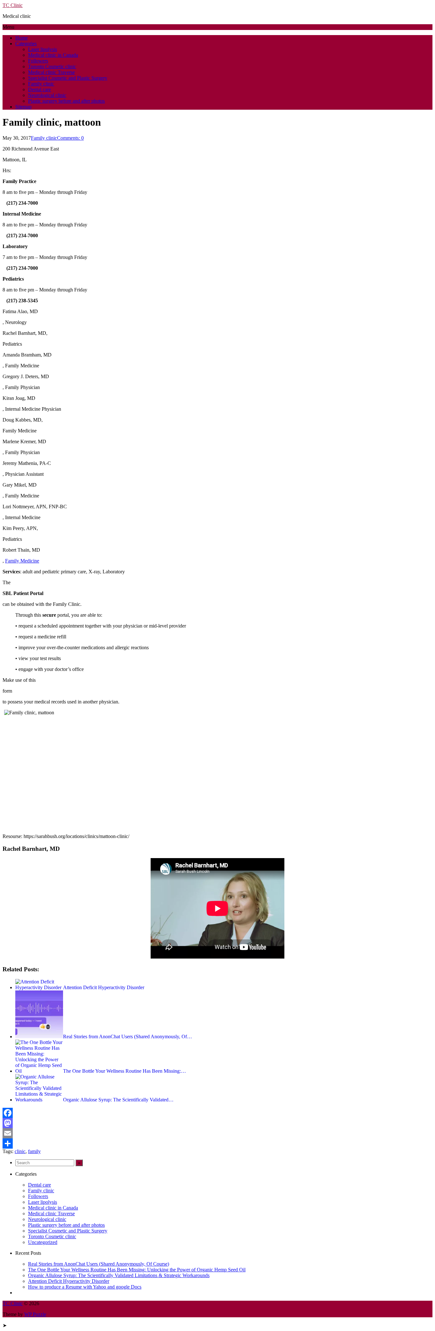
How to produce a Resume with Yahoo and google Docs (84, 1287)
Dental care (39, 89)
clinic (20, 1151)
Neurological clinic (47, 95)
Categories (26, 43)
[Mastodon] (217, 1123)
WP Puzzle (35, 1314)
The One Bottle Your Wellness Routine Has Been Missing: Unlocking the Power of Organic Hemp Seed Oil (137, 1269)
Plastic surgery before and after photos (66, 101)
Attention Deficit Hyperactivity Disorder (68, 1281)
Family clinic (41, 83)
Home (21, 37)
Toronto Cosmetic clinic (52, 66)
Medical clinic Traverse (51, 72)
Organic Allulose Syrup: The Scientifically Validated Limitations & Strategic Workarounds (119, 1275)
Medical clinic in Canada (53, 55)
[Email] (217, 1133)
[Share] (217, 1143)
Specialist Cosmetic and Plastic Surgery (67, 78)
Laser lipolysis (42, 49)
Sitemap (23, 106)
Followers (38, 60)
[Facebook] (217, 1113)
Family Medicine (22, 560)
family (34, 1151)
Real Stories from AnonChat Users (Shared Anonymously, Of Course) (98, 1264)
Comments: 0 (70, 138)
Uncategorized (42, 1242)
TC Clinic (13, 5)
